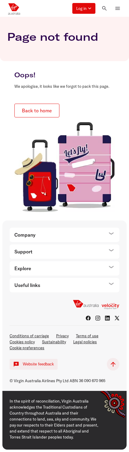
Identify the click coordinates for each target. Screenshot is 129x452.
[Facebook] (88, 318)
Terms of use (87, 335)
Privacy (62, 335)
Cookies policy (22, 341)
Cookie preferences (27, 347)
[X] (117, 318)
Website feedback (38, 364)
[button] (83, 8)
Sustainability (54, 341)
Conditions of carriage (29, 335)
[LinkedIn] (107, 318)
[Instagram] (97, 318)
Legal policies (85, 341)
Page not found (52, 36)
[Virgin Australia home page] (14, 8)
